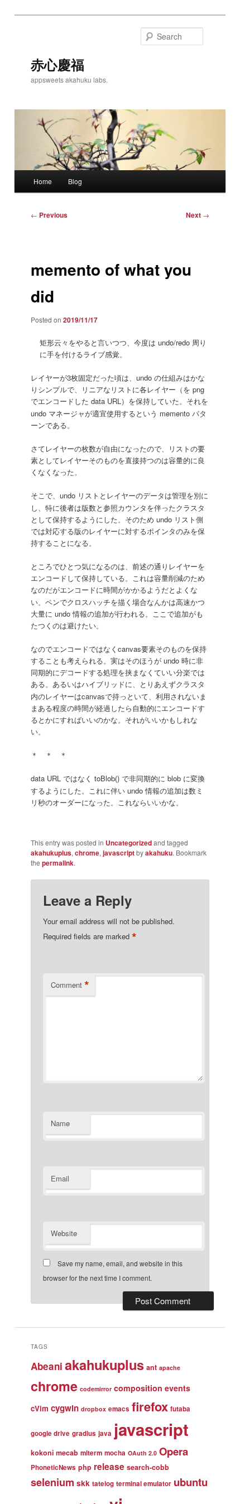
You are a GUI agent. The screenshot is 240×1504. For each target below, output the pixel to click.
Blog (75, 181)
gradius (84, 1433)
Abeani (47, 1366)
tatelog (103, 1483)
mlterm (91, 1453)
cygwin (65, 1408)
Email (60, 1178)
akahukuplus (51, 853)
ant (151, 1367)
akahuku (158, 853)
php (85, 1467)
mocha (115, 1453)
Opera (173, 1451)
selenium (52, 1481)
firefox (150, 1406)
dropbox (93, 1409)
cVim (40, 1408)
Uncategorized (128, 843)
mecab (67, 1453)
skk (83, 1482)
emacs (118, 1409)
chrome (87, 853)
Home (42, 181)
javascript (119, 853)
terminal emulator (143, 1483)
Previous (49, 215)
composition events (152, 1388)
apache (169, 1367)
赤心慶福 (57, 64)
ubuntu (191, 1481)
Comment (70, 985)
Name (60, 1123)
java (105, 1433)
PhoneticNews (53, 1467)
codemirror (96, 1389)
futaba (180, 1409)
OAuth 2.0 (142, 1453)
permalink (58, 863)
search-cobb (148, 1467)
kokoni (42, 1453)
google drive (50, 1433)
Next (197, 215)
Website (64, 1233)
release (109, 1466)
